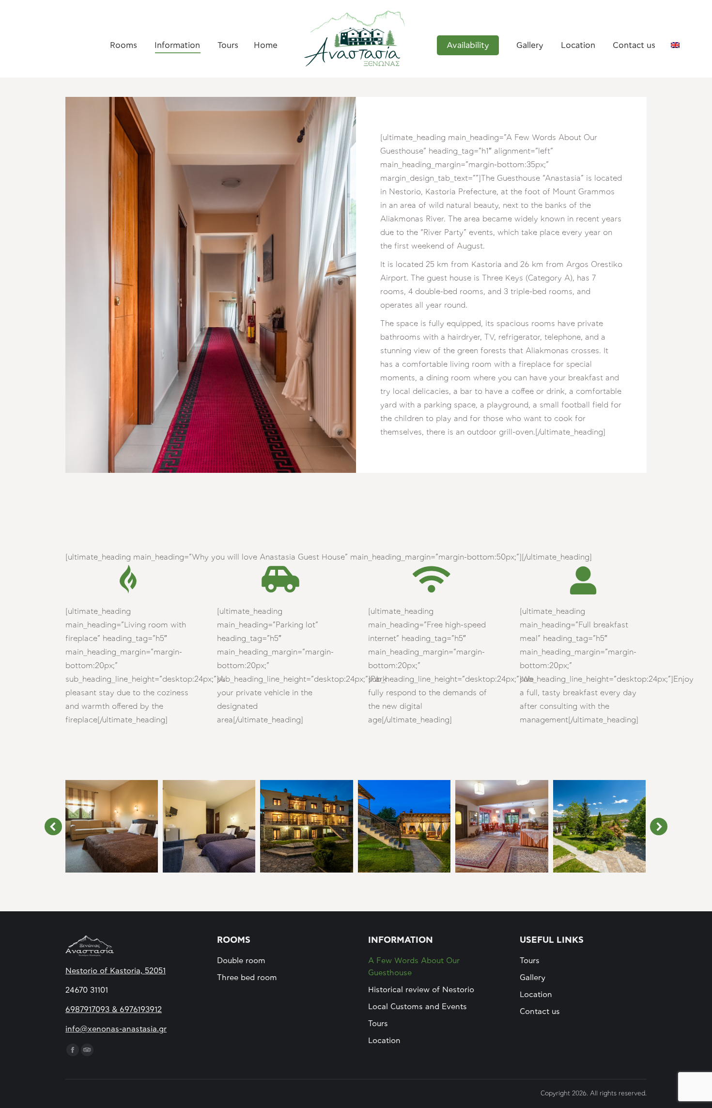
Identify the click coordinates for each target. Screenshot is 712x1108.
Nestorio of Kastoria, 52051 (115, 971)
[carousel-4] (501, 826)
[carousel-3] (599, 826)
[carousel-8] (111, 826)
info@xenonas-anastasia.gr (116, 1029)
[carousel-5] (404, 826)
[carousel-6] (306, 826)
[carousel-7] (209, 826)
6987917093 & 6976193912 (113, 1010)
